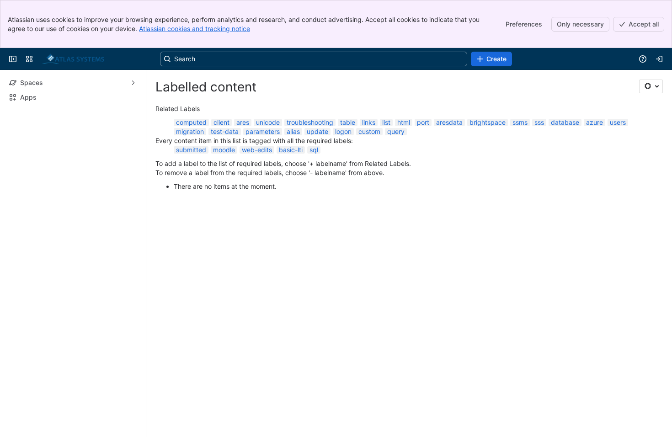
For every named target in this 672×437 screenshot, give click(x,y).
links (368, 122)
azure (594, 122)
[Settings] (651, 86)
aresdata (449, 122)
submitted (191, 150)
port (423, 122)
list (386, 122)
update (317, 131)
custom (369, 131)
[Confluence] (73, 59)
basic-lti (291, 150)
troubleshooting (310, 122)
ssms (520, 122)
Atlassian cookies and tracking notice (194, 28)
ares (242, 122)
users (618, 122)
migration (190, 131)
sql (313, 150)
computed (191, 122)
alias (293, 131)
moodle (224, 150)
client (221, 122)
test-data (225, 131)
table (347, 122)
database (565, 122)
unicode (268, 122)
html (403, 122)
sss (539, 122)
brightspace (487, 122)
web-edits (257, 150)
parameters (262, 131)
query (396, 131)
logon (343, 131)
